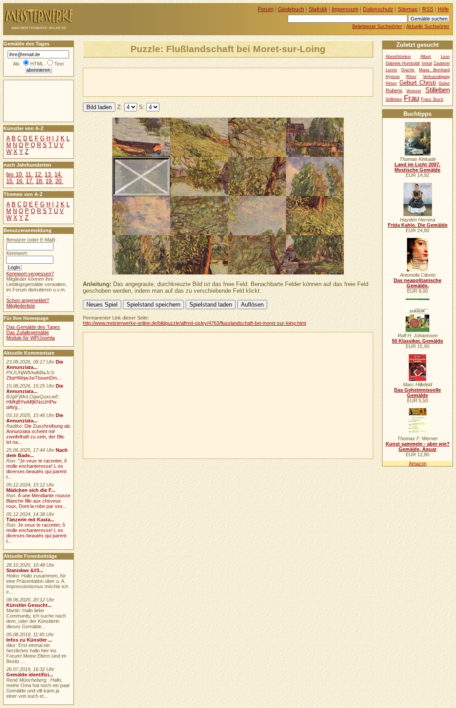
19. (49, 181)
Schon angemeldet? (27, 300)
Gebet (444, 83)
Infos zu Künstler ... (29, 640)
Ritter (411, 76)
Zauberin (442, 63)
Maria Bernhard (434, 70)
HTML (37, 63)
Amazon (418, 463)
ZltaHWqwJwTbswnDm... (33, 378)
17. (30, 181)
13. (49, 174)
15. (10, 181)
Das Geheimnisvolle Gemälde (417, 392)
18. (40, 181)
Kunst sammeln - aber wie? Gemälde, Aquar (418, 446)
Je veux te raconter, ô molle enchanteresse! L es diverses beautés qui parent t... (36, 533)
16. (20, 181)
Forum (265, 9)
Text (59, 63)
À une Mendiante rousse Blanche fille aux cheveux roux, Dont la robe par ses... (38, 501)
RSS (427, 9)
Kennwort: (17, 253)
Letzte (391, 70)
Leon (445, 56)
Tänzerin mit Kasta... (30, 519)
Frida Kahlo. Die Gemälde (418, 225)
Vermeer (413, 91)
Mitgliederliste (20, 305)
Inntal (427, 63)
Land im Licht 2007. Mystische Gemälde (417, 167)
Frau (411, 98)
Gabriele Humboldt (403, 63)
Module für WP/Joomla (30, 337)
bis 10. (15, 174)
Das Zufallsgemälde (27, 332)
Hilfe (443, 9)
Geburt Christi (417, 82)
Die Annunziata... (34, 364)
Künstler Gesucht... (29, 605)
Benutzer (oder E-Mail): (31, 239)
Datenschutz (378, 9)
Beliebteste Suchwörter (377, 26)
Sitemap (408, 9)
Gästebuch (291, 9)
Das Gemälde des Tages (33, 327)
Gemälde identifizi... (29, 674)
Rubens (394, 90)
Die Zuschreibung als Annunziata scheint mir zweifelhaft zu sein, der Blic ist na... (38, 434)
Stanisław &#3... (24, 570)
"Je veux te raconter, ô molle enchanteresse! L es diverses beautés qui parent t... (36, 468)
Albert (425, 56)
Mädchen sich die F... (30, 490)
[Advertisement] (187, 81)
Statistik (318, 9)
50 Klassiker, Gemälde (417, 341)
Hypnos (393, 76)
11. (29, 174)
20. (59, 181)
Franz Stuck (432, 99)
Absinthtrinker (398, 56)
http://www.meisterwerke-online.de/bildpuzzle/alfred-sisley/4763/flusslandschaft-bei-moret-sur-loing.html (194, 323)
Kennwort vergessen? (30, 273)
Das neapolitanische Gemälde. (417, 283)
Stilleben (437, 90)
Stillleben (394, 99)
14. (58, 174)
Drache (408, 70)
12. (39, 174)
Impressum (345, 9)
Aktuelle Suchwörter (427, 26)
